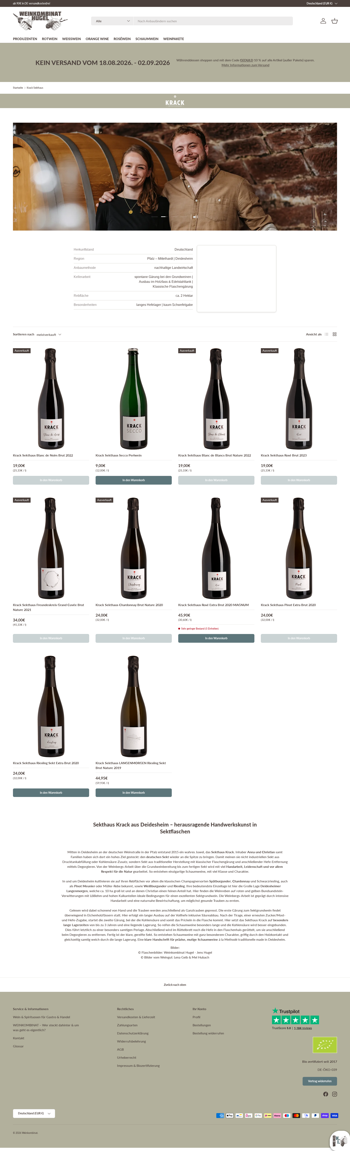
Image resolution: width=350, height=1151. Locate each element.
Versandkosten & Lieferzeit (136, 1017)
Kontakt (18, 1038)
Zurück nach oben (175, 984)
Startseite (18, 88)
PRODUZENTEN (25, 39)
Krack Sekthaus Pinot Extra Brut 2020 (288, 605)
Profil (196, 1017)
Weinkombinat (29, 1132)
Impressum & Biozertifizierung (138, 1065)
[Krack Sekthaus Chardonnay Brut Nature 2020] (134, 548)
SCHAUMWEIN (147, 39)
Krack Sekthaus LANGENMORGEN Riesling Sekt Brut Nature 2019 (131, 765)
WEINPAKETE (173, 39)
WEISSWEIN (71, 39)
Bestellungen (202, 1025)
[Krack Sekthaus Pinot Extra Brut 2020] (299, 548)
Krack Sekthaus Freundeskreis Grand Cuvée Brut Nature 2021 (48, 607)
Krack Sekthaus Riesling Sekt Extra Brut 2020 (46, 763)
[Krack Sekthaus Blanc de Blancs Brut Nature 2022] (216, 399)
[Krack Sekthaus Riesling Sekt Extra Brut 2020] (51, 706)
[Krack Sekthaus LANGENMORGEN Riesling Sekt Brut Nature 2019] (134, 706)
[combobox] (192, 21)
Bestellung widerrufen (208, 1033)
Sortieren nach (23, 334)
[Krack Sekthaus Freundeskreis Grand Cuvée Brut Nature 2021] (51, 548)
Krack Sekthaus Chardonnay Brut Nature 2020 (129, 605)
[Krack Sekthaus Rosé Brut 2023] (299, 399)
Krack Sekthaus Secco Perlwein (119, 455)
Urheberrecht (126, 1057)
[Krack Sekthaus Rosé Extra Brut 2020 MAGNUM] (216, 548)
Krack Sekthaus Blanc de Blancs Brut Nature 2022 (214, 455)
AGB (120, 1049)
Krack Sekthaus (35, 88)
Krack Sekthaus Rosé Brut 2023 (284, 455)
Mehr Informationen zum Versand (245, 65)
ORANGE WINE (97, 39)
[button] (334, 20)
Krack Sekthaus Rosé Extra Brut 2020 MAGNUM (213, 605)
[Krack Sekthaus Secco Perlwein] (134, 399)
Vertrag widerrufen (320, 1081)
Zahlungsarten (127, 1025)
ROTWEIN (49, 39)
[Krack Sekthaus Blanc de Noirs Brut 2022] (51, 399)
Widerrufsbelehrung (131, 1041)
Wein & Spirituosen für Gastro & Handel (41, 1017)
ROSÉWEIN (122, 39)
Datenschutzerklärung (132, 1033)
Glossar (18, 1046)
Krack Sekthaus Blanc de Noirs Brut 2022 (43, 455)
